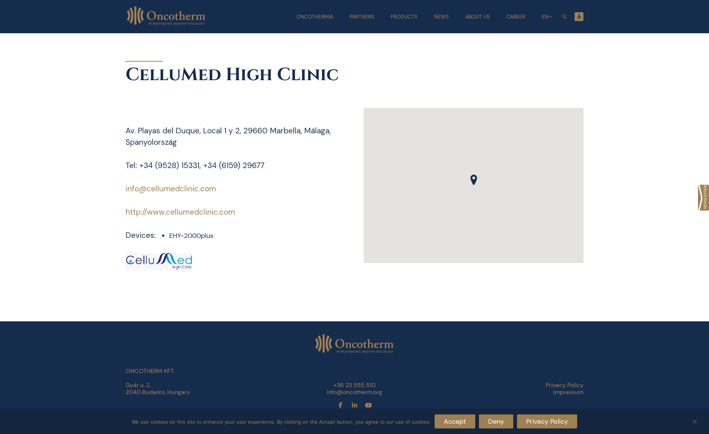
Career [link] (515, 16)
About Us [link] (477, 16)
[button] (473, 179)
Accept (455, 421)
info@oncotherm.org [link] (354, 392)
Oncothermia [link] (315, 16)
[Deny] (694, 420)
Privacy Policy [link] (564, 385)
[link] (703, 198)
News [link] (441, 16)
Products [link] (404, 16)
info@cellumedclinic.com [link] (171, 189)
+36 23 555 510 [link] (354, 385)
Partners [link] (362, 16)
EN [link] (545, 16)
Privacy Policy (547, 421)
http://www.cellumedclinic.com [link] (180, 212)
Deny (496, 421)
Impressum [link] (568, 392)
